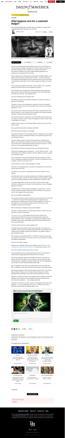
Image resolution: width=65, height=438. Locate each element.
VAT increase (47, 337)
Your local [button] (25, 1)
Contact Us (40, 411)
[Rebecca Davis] (13, 32)
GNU (51, 337)
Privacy (30, 429)
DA (27, 337)
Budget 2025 (14, 339)
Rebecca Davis (20, 31)
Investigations (8, 1)
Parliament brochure (17, 215)
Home (2, 1)
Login (60, 1)
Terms (35, 429)
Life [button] (30, 1)
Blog (47, 411)
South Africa (21, 335)
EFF (42, 337)
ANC (39, 337)
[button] (44, 32)
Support (50, 1)
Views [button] (19, 1)
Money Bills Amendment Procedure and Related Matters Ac (30, 246)
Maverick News (14, 335)
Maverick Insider (23, 411)
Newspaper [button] (35, 1)
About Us (33, 411)
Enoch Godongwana (33, 337)
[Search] (46, 1)
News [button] (15, 1)
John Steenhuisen (22, 337)
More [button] (41, 1)
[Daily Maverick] (32, 7)
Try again (15, 401)
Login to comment (32, 394)
